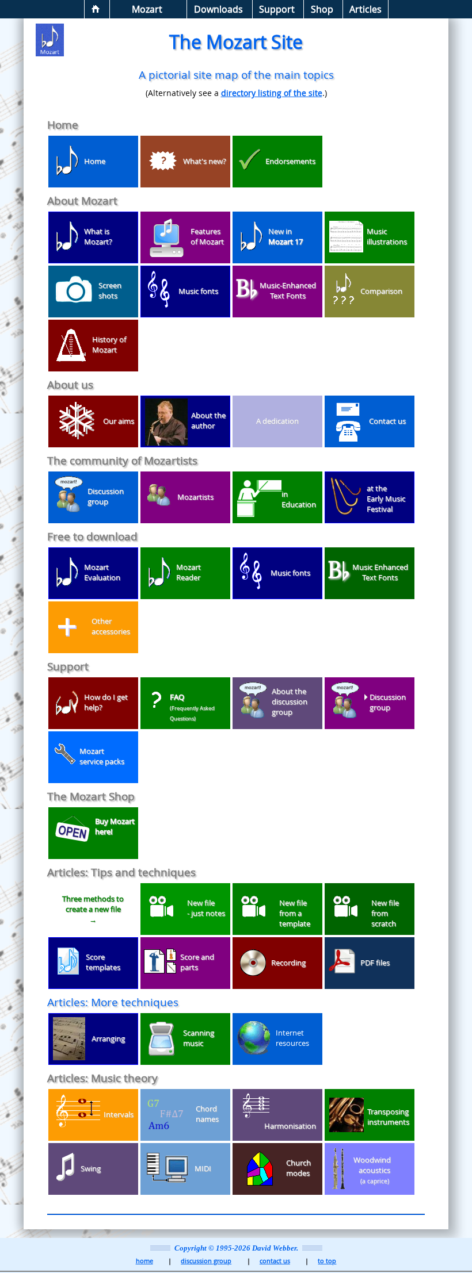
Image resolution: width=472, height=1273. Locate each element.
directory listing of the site (271, 92)
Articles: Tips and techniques (121, 872)
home (144, 1261)
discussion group (206, 1261)
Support (68, 666)
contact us (275, 1261)
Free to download (92, 536)
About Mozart (82, 200)
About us (70, 384)
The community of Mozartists (122, 460)
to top (327, 1261)
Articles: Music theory (102, 1078)
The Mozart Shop (91, 796)
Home (62, 124)
